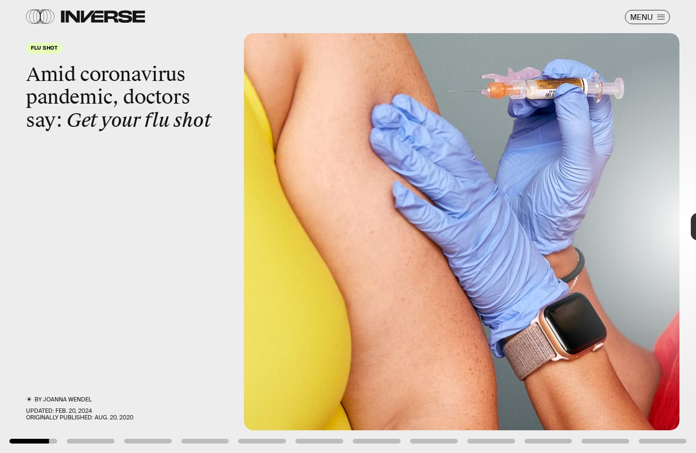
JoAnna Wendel (67, 399)
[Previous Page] (115, 226)
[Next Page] (463, 226)
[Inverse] (103, 16)
